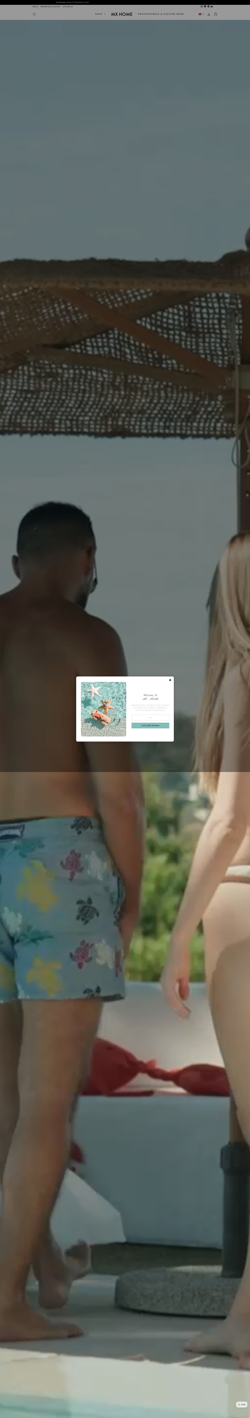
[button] (150, 725)
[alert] (125, 709)
